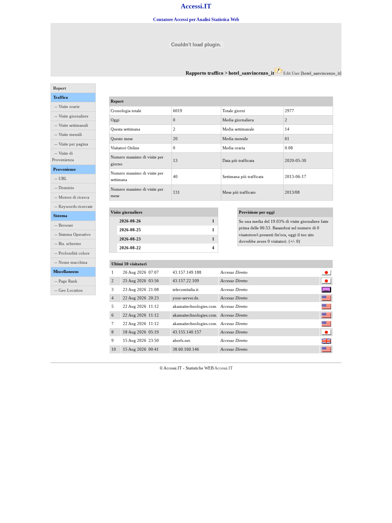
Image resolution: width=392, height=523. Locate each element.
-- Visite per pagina (71, 144)
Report (59, 88)
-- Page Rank (65, 281)
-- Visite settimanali (71, 125)
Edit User (291, 73)
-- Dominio (64, 187)
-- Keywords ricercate (73, 206)
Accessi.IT (223, 368)
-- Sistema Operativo (72, 234)
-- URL (60, 178)
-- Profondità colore (72, 253)
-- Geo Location (68, 290)
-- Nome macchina (70, 262)
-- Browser (63, 225)
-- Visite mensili (68, 134)
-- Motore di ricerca (71, 197)
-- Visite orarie (67, 106)
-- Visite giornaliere (71, 116)
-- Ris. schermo (67, 243)
